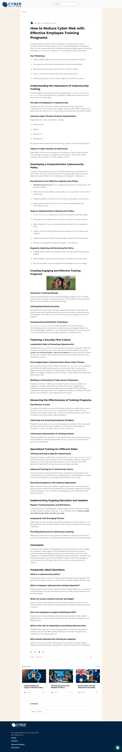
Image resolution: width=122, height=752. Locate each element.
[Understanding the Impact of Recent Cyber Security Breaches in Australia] (34, 676)
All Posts (24, 11)
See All (98, 666)
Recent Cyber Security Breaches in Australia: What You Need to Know (87, 686)
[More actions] (91, 23)
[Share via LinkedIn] (39, 652)
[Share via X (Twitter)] (35, 652)
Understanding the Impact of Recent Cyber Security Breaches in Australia (33, 686)
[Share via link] (43, 652)
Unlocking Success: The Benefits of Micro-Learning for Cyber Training (60, 686)
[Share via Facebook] (31, 652)
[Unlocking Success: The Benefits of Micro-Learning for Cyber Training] (61, 676)
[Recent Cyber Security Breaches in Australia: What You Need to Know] (88, 676)
